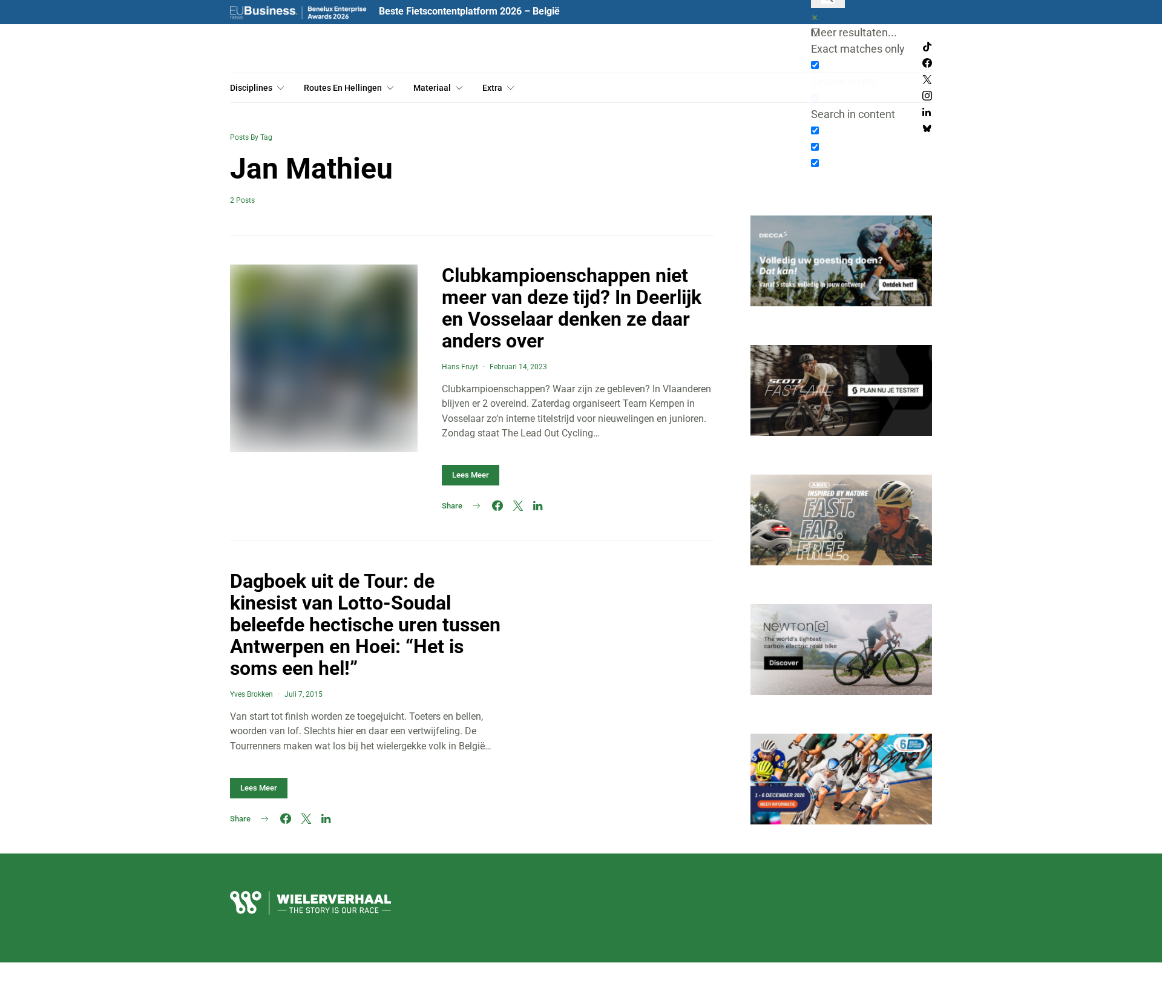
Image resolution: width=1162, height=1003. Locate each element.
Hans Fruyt (460, 367)
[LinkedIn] (926, 112)
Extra (492, 88)
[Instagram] (927, 96)
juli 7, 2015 (303, 694)
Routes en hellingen (343, 88)
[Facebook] (927, 63)
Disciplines (251, 88)
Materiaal (432, 88)
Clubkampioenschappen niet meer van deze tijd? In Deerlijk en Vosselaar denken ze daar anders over (571, 308)
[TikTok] (927, 47)
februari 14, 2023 (518, 367)
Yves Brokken (251, 694)
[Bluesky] (927, 128)
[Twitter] (927, 79)
